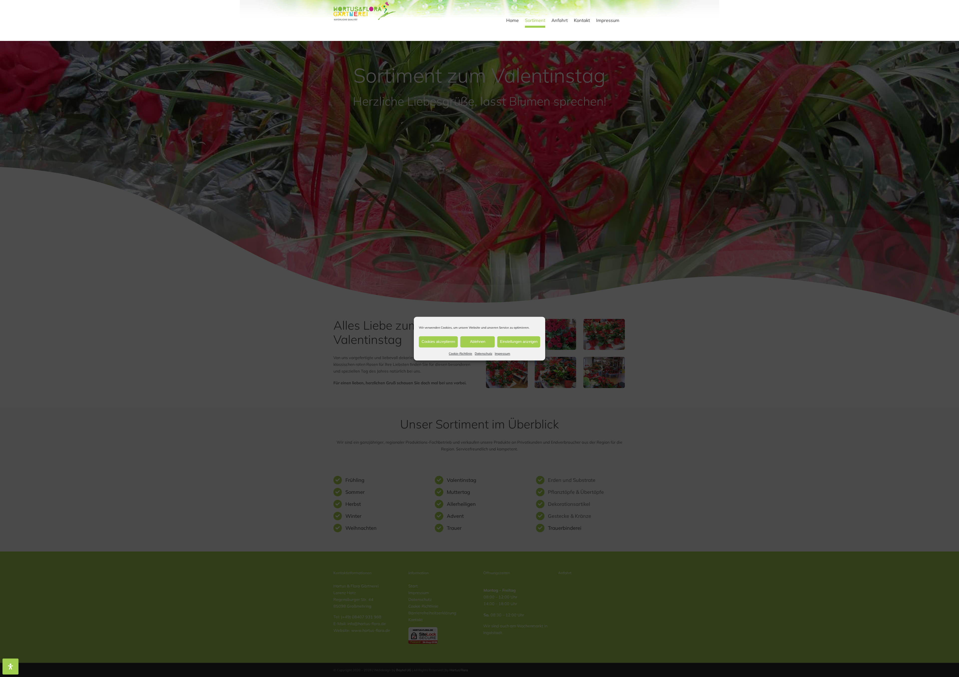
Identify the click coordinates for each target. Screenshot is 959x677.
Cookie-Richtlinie (460, 353)
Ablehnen (477, 341)
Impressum (502, 353)
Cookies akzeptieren (438, 341)
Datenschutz (483, 353)
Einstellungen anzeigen (518, 341)
